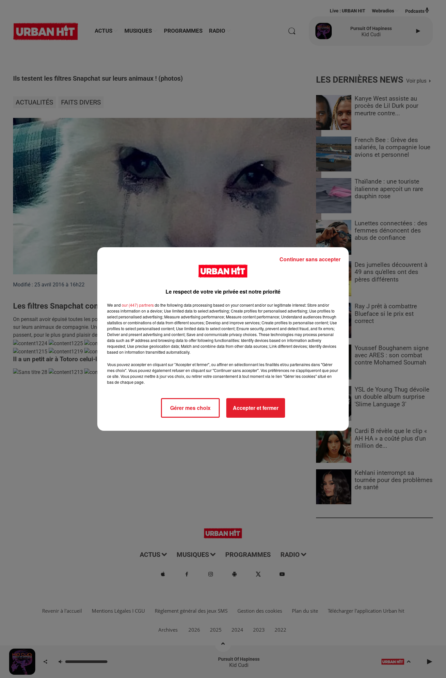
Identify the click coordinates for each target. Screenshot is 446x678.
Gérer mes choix (190, 408)
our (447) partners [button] (138, 305)
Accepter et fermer (256, 408)
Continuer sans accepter (310, 259)
